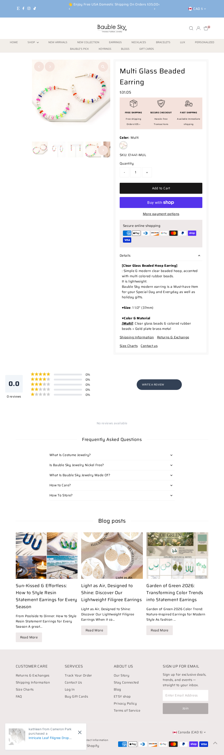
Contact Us (73, 682)
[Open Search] (191, 28)
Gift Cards (146, 49)
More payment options (161, 214)
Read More (29, 637)
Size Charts (129, 346)
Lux (182, 42)
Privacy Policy (125, 703)
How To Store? (61, 495)
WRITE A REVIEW (153, 384)
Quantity (127, 163)
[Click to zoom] (103, 67)
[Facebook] (23, 9)
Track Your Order (78, 675)
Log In (70, 689)
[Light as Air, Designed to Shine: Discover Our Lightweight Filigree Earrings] (112, 555)
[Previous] (70, 9)
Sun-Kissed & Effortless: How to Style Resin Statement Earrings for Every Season (46, 596)
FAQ (19, 696)
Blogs (125, 49)
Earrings (115, 42)
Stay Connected (126, 682)
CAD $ (198, 8)
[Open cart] (206, 28)
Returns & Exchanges (32, 675)
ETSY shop (122, 696)
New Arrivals (57, 42)
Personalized (204, 42)
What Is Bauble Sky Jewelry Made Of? (79, 475)
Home (14, 42)
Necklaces (138, 42)
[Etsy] (18, 9)
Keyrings (105, 49)
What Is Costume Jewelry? (70, 455)
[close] (80, 732)
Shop (32, 42)
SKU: (123, 155)
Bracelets (163, 42)
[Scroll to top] (215, 743)
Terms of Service (127, 710)
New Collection (88, 42)
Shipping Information (137, 337)
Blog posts (112, 521)
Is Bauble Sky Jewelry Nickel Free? (76, 465)
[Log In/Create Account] (198, 28)
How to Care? (60, 485)
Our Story (121, 675)
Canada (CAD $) (190, 732)
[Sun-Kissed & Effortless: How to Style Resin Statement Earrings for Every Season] (47, 555)
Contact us (149, 346)
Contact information (95, 740)
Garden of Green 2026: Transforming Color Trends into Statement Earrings (174, 592)
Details (125, 255)
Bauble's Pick (79, 49)
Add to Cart (161, 188)
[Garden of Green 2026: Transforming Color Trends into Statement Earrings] (177, 555)
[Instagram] (29, 9)
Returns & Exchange (173, 337)
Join (185, 708)
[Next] (154, 9)
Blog (117, 689)
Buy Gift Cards (76, 696)
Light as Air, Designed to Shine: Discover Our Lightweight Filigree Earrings (111, 592)
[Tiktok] (34, 9)
